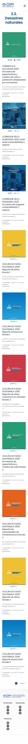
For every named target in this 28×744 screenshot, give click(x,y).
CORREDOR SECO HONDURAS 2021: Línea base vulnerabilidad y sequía (13, 140)
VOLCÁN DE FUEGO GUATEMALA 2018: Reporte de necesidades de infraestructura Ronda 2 (13, 530)
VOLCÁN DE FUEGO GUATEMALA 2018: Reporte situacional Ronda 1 (12, 330)
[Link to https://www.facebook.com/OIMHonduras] (8, 723)
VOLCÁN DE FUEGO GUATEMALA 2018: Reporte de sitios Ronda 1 (11, 268)
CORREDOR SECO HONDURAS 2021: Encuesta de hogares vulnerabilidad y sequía (13, 204)
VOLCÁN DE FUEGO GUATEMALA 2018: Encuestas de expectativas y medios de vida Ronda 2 (14, 463)
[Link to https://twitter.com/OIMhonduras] (8, 729)
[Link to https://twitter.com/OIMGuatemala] (20, 713)
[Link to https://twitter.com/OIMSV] (8, 713)
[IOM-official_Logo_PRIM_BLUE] (8, 3)
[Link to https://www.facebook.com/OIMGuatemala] (20, 707)
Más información (6, 96)
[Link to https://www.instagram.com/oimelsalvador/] (8, 710)
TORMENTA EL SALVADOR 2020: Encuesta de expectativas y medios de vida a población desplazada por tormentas (14, 74)
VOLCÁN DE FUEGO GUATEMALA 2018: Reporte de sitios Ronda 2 (11, 595)
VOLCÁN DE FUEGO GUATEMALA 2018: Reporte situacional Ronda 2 (12, 658)
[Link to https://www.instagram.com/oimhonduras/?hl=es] (8, 726)
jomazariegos (7, 93)
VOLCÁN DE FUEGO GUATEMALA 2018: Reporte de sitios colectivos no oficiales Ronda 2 (13, 394)
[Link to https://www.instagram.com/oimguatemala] (20, 710)
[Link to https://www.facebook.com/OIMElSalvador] (8, 707)
